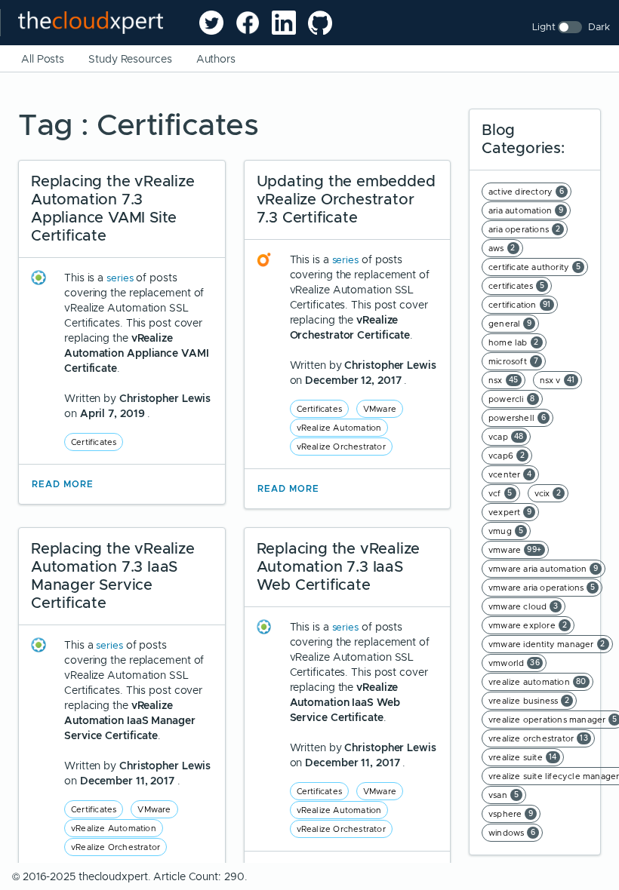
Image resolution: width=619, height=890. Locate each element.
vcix (548, 493)
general (510, 323)
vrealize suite (522, 757)
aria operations (524, 229)
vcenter (510, 474)
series (121, 278)
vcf (500, 493)
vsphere (511, 814)
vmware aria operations (542, 587)
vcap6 (506, 455)
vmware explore (527, 625)
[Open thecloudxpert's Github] (320, 22)
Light (544, 26)
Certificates (93, 442)
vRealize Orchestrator (341, 446)
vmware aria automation (543, 568)
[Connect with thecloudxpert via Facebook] (247, 22)
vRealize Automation (339, 427)
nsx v (557, 380)
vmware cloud (523, 606)
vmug (505, 531)
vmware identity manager (546, 644)
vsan (503, 795)
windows (512, 832)
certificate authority (534, 267)
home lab (513, 342)
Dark (599, 26)
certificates (516, 286)
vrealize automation (537, 682)
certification (519, 304)
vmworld (514, 663)
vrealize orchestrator (538, 738)
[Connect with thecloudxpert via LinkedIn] (284, 22)
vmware (515, 550)
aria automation (525, 210)
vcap (506, 436)
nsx (503, 380)
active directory (526, 191)
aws (502, 248)
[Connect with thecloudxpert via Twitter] (211, 22)
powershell (517, 418)
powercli (511, 399)
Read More (63, 484)
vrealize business (529, 700)
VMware (379, 409)
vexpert (510, 512)
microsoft (513, 361)
